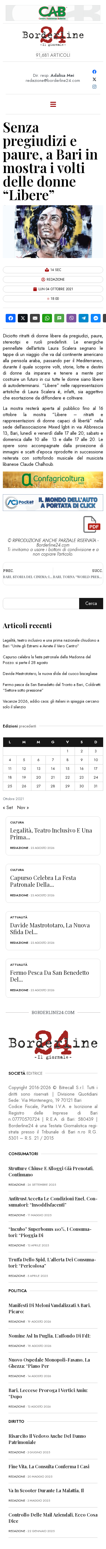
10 (96, 760)
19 (24, 777)
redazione (19, 847)
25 (10, 786)
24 (96, 777)
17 (96, 768)
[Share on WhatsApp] (47, 318)
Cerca (91, 603)
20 (38, 777)
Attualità (18, 917)
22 (67, 777)
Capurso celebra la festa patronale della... (43, 881)
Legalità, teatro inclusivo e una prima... (51, 833)
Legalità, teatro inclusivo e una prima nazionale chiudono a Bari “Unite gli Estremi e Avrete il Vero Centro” (51, 643)
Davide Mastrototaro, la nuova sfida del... (50, 928)
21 (53, 777)
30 (81, 786)
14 (53, 768)
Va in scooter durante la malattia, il (46, 1490)
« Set (8, 807)
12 (24, 768)
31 (96, 786)
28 (53, 786)
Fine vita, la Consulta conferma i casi (48, 1466)
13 (38, 768)
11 (10, 768)
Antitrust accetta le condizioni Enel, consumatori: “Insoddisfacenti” (53, 1202)
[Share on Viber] (71, 318)
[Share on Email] (35, 318)
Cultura (17, 822)
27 (38, 786)
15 (67, 768)
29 (67, 786)
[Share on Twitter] (23, 318)
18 (10, 777)
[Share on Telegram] (83, 318)
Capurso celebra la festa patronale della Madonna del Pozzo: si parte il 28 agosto (47, 659)
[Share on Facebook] (11, 318)
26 (24, 786)
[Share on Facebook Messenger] (96, 318)
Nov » (23, 807)
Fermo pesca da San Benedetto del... (49, 976)
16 (82, 768)
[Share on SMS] (59, 318)
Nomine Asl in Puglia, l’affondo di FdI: (49, 1336)
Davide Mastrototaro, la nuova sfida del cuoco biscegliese (50, 673)
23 (81, 777)
